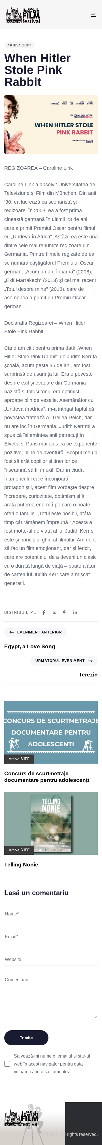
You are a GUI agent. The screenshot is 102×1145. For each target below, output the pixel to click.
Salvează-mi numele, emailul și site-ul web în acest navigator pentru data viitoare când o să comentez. (52, 1064)
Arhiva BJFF (19, 45)
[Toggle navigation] (81, 14)
